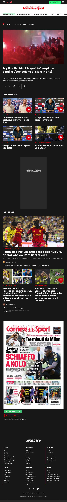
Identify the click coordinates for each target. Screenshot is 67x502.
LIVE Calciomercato (24, 14)
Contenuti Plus (8, 14)
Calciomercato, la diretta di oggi (13, 308)
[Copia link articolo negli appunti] (24, 86)
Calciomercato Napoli (43, 142)
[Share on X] (9, 86)
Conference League (9, 460)
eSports (28, 462)
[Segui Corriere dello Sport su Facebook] (29, 489)
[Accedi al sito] (63, 2)
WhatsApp (41, 493)
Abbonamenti (8, 470)
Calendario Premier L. (53, 480)
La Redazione (29, 472)
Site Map (6, 480)
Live (10, 2)
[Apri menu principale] (4, 2)
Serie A (24, 24)
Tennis (59, 14)
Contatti (28, 470)
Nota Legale (29, 474)
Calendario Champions (53, 476)
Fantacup (49, 462)
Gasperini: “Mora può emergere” (13, 265)
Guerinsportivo (51, 458)
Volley (27, 460)
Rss (5, 478)
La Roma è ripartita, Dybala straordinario (37, 265)
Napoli (31, 24)
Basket (27, 454)
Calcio (52, 14)
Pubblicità (7, 476)
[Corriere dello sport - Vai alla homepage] (33, 8)
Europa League (8, 458)
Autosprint (50, 452)
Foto (48, 472)
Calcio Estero (8, 462)
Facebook (25, 493)
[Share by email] (19, 86)
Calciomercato (8, 463)
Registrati (7, 482)
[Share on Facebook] (5, 86)
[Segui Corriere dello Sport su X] (33, 489)
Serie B (6, 454)
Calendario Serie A (40, 14)
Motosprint (50, 456)
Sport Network (51, 460)
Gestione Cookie (30, 476)
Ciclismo (28, 463)
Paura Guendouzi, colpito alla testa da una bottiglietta (16, 310)
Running (28, 458)
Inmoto (49, 454)
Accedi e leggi (19, 419)
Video (9, 24)
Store (5, 474)
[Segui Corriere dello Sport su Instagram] (38, 489)
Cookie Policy (29, 478)
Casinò (49, 482)
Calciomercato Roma (11, 248)
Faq (27, 484)
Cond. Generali (30, 482)
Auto (48, 450)
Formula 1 (28, 450)
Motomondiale (30, 452)
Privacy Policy (29, 480)
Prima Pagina (7, 472)
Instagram (32, 493)
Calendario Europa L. (53, 478)
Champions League (9, 285)
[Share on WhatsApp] (14, 86)
